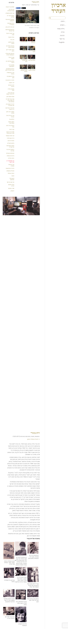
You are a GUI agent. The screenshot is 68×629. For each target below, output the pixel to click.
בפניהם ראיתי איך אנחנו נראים (10, 46)
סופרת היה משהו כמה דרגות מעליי (10, 132)
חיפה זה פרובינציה (10, 80)
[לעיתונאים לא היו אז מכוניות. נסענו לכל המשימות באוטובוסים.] (33, 553)
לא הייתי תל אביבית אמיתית (10, 10)
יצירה (35, 27)
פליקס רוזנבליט (10, 143)
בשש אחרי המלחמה (11, 179)
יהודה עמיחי (28, 79)
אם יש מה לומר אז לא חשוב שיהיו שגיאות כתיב (10, 100)
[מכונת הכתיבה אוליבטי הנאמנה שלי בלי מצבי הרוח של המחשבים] (9, 596)
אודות (62, 32)
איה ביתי (12, 39)
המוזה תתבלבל (24, 41)
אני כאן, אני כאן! (10, 182)
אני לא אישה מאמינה (11, 165)
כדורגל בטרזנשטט (10, 168)
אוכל (31, 25)
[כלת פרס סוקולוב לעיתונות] (21, 621)
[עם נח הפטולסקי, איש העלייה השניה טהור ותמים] (21, 599)
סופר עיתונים (11, 188)
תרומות (62, 35)
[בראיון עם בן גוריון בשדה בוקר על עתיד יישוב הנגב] (33, 596)
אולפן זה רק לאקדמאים (11, 65)
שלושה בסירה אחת (11, 89)
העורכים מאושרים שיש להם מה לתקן (10, 69)
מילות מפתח (60, 29)
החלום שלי (11, 119)
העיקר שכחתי (11, 173)
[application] (27, 16)
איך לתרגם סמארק (10, 13)
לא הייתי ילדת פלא (10, 27)
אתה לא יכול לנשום (11, 58)
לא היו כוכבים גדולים (11, 85)
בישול (28, 25)
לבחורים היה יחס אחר (10, 126)
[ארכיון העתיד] (58, 11)
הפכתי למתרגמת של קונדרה (10, 146)
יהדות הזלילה (11, 158)
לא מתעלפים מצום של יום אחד (10, 30)
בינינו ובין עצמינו (10, 155)
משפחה (31, 27)
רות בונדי (35, 2)
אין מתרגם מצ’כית (10, 153)
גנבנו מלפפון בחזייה (11, 42)
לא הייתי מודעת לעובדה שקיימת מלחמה (24, 70)
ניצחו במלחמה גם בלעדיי (10, 61)
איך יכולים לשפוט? (10, 135)
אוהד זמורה (36, 25)
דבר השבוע (24, 50)
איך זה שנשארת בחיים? (10, 73)
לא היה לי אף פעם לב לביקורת (31, 70)
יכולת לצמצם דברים (11, 185)
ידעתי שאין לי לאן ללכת (10, 50)
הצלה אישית (11, 37)
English (61, 42)
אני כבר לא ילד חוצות (32, 51)
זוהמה (12, 176)
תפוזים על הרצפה (10, 7)
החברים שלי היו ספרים (10, 16)
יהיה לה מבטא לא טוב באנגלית (10, 104)
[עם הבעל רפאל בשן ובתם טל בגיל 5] (9, 614)
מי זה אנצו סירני (10, 138)
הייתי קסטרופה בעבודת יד (10, 23)
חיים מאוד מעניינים (33, 42)
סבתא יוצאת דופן (10, 96)
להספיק (12, 191)
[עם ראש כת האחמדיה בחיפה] (9, 577)
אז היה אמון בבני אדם (10, 77)
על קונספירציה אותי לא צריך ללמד (24, 60)
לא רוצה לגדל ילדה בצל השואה (10, 93)
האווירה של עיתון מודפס (10, 112)
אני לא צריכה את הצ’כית (10, 116)
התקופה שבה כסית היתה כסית (31, 60)
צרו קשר (62, 39)
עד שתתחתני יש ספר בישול (10, 161)
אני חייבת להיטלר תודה (10, 34)
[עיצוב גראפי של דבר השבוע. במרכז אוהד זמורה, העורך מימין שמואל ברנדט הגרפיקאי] (21, 575)
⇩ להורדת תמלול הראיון (33, 439)
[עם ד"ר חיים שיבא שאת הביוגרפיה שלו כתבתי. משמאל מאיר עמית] (33, 581)
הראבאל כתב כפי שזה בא (10, 150)
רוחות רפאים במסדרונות (11, 122)
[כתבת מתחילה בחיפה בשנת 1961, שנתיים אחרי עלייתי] (9, 558)
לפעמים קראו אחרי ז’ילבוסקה (9, 20)
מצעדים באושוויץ (10, 171)
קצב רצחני (11, 129)
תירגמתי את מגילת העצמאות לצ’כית (10, 54)
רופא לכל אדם (11, 140)
